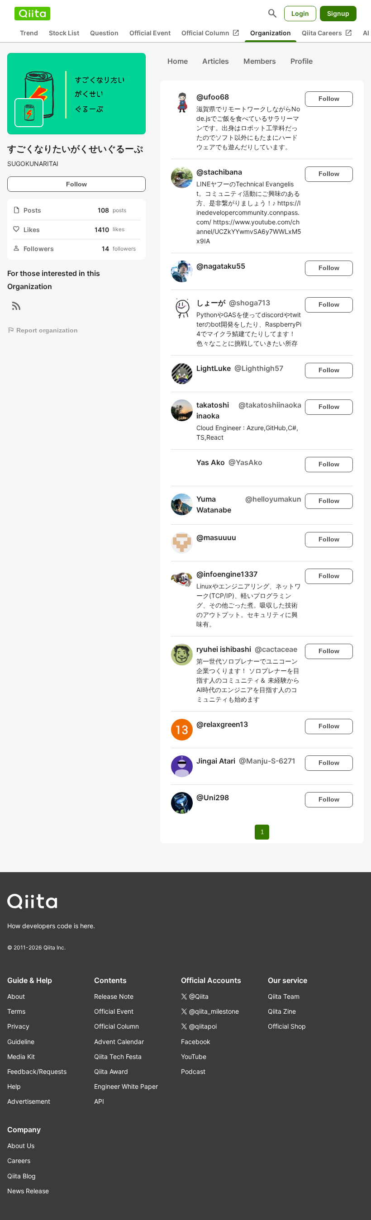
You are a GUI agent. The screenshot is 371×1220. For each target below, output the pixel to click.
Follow (76, 184)
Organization (270, 33)
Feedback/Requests (37, 1071)
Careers (18, 1160)
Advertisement (28, 1101)
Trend (29, 33)
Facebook (195, 1041)
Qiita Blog (21, 1176)
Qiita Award (111, 1071)
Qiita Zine (282, 1011)
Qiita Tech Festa (118, 1056)
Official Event (150, 33)
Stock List (64, 33)
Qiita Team (284, 996)
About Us (20, 1145)
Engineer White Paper (126, 1086)
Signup (338, 13)
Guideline (20, 1041)
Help (14, 1086)
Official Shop (287, 1026)
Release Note (113, 996)
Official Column (210, 33)
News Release (28, 1191)
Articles (215, 61)
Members (259, 61)
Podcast (193, 1071)
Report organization (42, 330)
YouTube (193, 1056)
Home (177, 61)
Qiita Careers (327, 33)
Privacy (18, 1026)
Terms (16, 1011)
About (16, 996)
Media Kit (21, 1056)
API (99, 1101)
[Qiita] (32, 13)
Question (104, 33)
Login (300, 13)
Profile (301, 61)
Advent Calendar (119, 1041)
